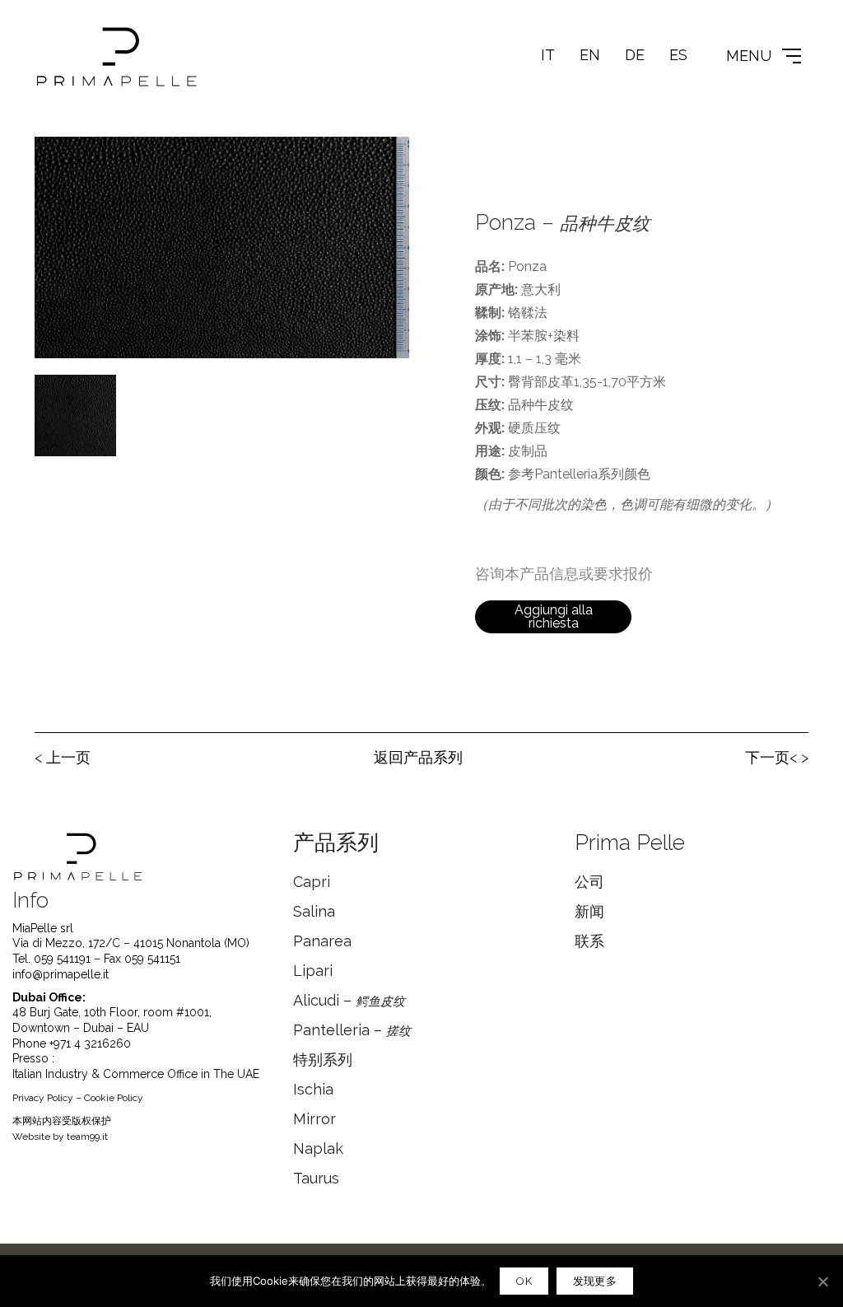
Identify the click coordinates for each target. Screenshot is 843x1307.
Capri (311, 881)
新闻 (589, 911)
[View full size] (56, 162)
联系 (589, 941)
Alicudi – (349, 1000)
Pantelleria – (352, 1030)
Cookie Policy (113, 1098)
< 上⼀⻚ (63, 757)
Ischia (313, 1089)
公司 (589, 881)
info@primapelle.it (60, 974)
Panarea (322, 941)
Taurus (316, 1178)
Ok (524, 1281)
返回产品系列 (418, 757)
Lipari (313, 970)
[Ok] (822, 1281)
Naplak (318, 1148)
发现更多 (595, 1281)
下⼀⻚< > (776, 757)
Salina (314, 911)
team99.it (87, 1136)
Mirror (314, 1118)
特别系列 (322, 1059)
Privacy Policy (42, 1098)
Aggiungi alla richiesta (554, 616)
